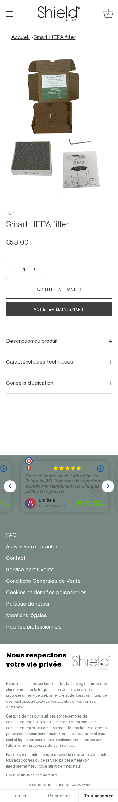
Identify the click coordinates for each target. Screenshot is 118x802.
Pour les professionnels (33, 627)
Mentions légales (26, 615)
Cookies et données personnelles (46, 592)
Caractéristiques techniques (39, 362)
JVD (10, 214)
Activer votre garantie (31, 546)
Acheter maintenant (59, 309)
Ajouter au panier (59, 290)
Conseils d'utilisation (29, 383)
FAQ (11, 535)
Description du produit (32, 341)
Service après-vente (30, 569)
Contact (15, 558)
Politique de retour (28, 604)
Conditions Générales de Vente (43, 581)
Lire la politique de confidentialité (32, 775)
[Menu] (9, 14)
